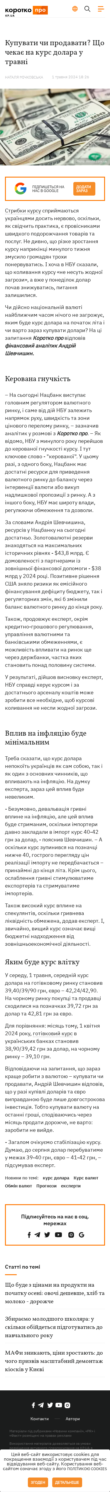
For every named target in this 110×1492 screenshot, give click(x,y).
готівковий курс (53, 1033)
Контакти (40, 1418)
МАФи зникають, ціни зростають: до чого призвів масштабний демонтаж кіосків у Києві (54, 1361)
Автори (73, 1418)
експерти (71, 1186)
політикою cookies (87, 1469)
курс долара (56, 1178)
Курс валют (86, 1178)
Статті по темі (22, 1266)
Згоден (38, 1482)
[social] (29, 1235)
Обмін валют (18, 1186)
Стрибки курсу (23, 210)
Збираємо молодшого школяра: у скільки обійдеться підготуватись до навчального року (54, 1327)
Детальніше (67, 1482)
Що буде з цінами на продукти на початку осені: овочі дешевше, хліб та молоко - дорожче (55, 1293)
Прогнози (46, 1186)
